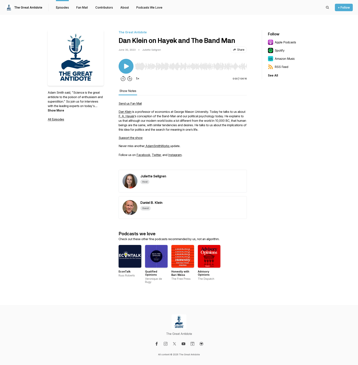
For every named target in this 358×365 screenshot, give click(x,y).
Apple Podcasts (285, 42)
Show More (56, 110)
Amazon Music (285, 58)
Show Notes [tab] (127, 91)
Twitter (156, 155)
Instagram (175, 155)
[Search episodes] (327, 7)
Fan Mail (82, 7)
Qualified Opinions (151, 273)
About (124, 7)
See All (273, 75)
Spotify (280, 50)
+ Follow (344, 7)
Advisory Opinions (204, 273)
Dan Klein (125, 112)
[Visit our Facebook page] (156, 344)
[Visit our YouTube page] (183, 344)
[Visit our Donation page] (201, 344)
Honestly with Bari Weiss (180, 273)
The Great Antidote (28, 7)
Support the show (131, 138)
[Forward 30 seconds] (129, 78)
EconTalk (125, 271)
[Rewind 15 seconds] (123, 78)
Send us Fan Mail (130, 103)
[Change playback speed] (137, 78)
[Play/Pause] (126, 66)
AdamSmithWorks (157, 146)
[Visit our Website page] (192, 344)
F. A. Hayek (126, 116)
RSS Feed (281, 67)
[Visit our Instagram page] (165, 344)
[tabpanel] (183, 135)
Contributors (104, 7)
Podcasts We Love (149, 7)
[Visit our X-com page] (174, 344)
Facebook (143, 155)
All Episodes (56, 119)
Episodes (62, 7)
